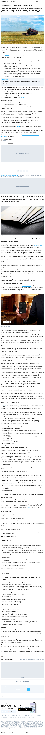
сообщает (7, 55)
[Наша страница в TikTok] (11, 711)
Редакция (7, 715)
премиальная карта (26, 285)
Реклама (39, 715)
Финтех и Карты (12, 203)
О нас (2, 715)
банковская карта (38, 245)
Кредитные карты (31, 659)
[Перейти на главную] (4, 2)
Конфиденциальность (25, 717)
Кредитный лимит (40, 659)
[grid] (22, 438)
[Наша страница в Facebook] (5, 711)
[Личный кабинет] (37, 1)
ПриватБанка (4, 452)
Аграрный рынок (12, 13)
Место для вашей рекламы (22, 153)
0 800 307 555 (13, 1)
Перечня (18, 126)
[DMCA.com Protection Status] (3, 733)
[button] (28, 689)
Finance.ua (10, 143)
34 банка (22, 97)
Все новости (8, 175)
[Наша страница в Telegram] (2, 711)
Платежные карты (23, 659)
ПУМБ (29, 507)
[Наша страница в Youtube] (8, 711)
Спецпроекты (4, 717)
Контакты (34, 717)
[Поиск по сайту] (39, 1)
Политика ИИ (27, 715)
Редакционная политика (16, 715)
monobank (3, 405)
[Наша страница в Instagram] (14, 711)
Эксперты (33, 715)
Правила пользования (13, 717)
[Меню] (42, 1)
